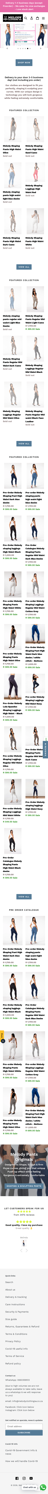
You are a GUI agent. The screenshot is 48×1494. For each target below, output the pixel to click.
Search (9, 1282)
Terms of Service (14, 1356)
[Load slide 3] (23, 48)
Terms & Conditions (16, 1334)
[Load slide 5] (27, 48)
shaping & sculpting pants (24, 1186)
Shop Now (24, 62)
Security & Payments (17, 1311)
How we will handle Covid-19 (21, 1461)
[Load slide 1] (18, 48)
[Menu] (43, 18)
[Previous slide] (7, 48)
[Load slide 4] (25, 48)
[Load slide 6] (30, 48)
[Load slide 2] (20, 48)
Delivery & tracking (16, 1297)
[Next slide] (41, 48)
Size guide (11, 1319)
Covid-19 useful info (16, 1348)
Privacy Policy (13, 1341)
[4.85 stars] (24, 1211)
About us (10, 1289)
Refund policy (13, 1363)
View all (24, 267)
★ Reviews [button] (45, 749)
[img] (24, 1222)
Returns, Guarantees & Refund (22, 1326)
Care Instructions (15, 1304)
